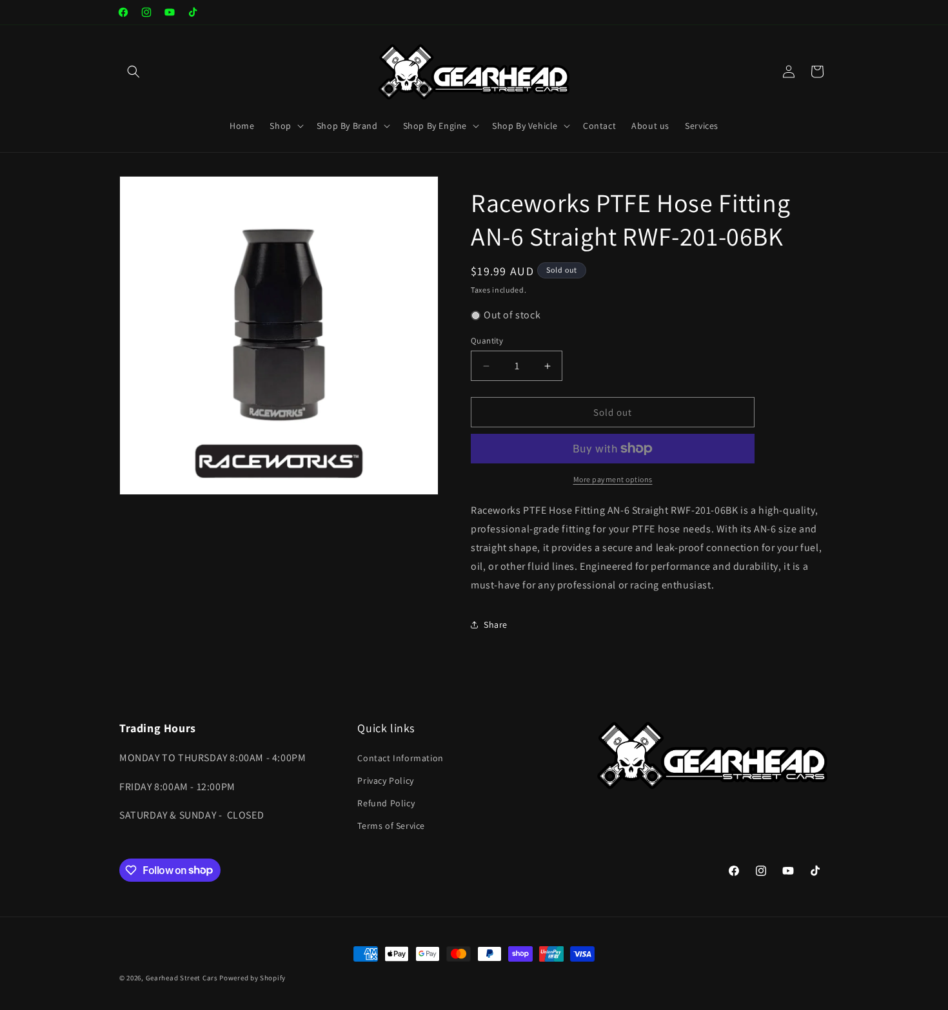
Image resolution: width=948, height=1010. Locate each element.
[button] (133, 71)
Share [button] (496, 624)
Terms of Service (391, 825)
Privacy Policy (385, 780)
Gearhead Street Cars (182, 977)
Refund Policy (386, 803)
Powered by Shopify (252, 977)
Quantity (487, 340)
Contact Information (400, 758)
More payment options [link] (613, 479)
